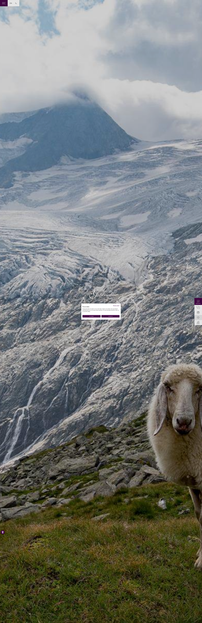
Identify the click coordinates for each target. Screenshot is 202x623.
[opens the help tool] (3, 532)
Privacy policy (116, 305)
